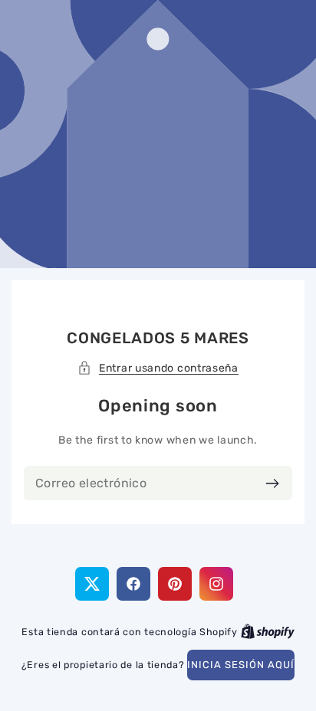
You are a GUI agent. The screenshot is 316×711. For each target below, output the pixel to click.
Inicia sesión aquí (241, 664)
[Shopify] (268, 631)
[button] (158, 368)
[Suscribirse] (272, 483)
